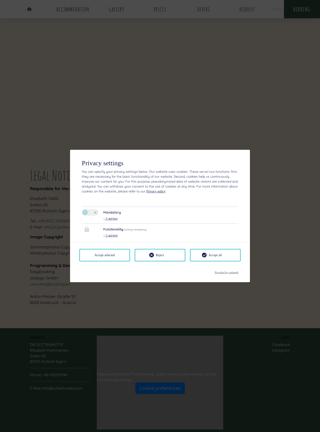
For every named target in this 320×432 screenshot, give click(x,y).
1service (110, 218)
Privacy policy (156, 191)
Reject (160, 255)
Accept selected (104, 255)
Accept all (215, 255)
